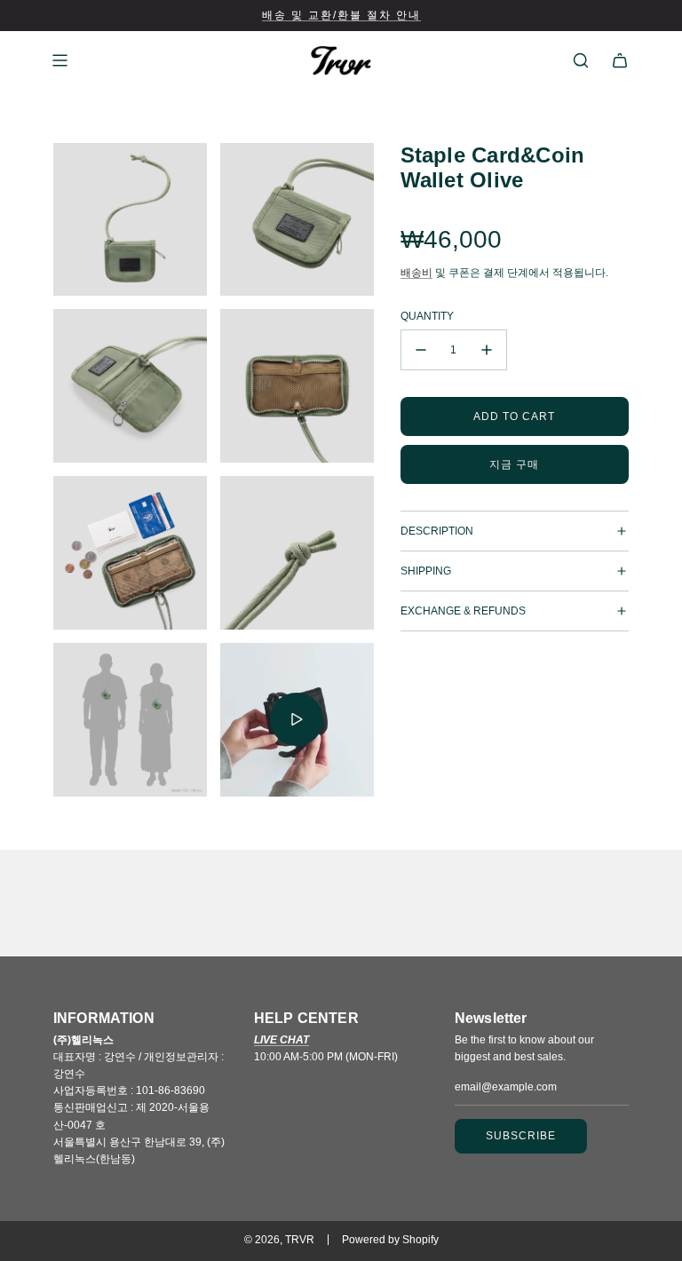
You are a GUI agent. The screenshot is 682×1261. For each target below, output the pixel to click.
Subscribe (521, 1136)
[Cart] (619, 60)
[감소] (420, 349)
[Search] (580, 60)
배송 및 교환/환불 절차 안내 (341, 15)
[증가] (486, 349)
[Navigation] (59, 60)
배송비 (416, 272)
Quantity (427, 316)
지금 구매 (514, 464)
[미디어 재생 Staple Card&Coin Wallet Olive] (296, 719)
